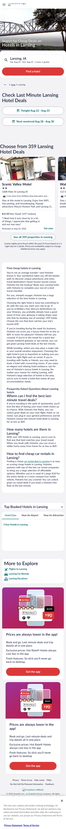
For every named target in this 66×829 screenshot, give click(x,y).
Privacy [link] (16, 780)
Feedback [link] (49, 784)
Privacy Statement (13, 825)
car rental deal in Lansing (37, 461)
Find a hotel (33, 71)
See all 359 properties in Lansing (33, 237)
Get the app (33, 671)
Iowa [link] (13, 85)
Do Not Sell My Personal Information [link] (26, 784)
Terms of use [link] (26, 780)
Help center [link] (39, 780)
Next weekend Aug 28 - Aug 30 (35, 121)
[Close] (62, 800)
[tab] (10, 515)
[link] (33, 570)
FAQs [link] (49, 780)
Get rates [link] (48, 228)
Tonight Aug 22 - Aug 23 (35, 110)
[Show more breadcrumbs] (5, 85)
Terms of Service (31, 825)
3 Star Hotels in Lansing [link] (15, 525)
